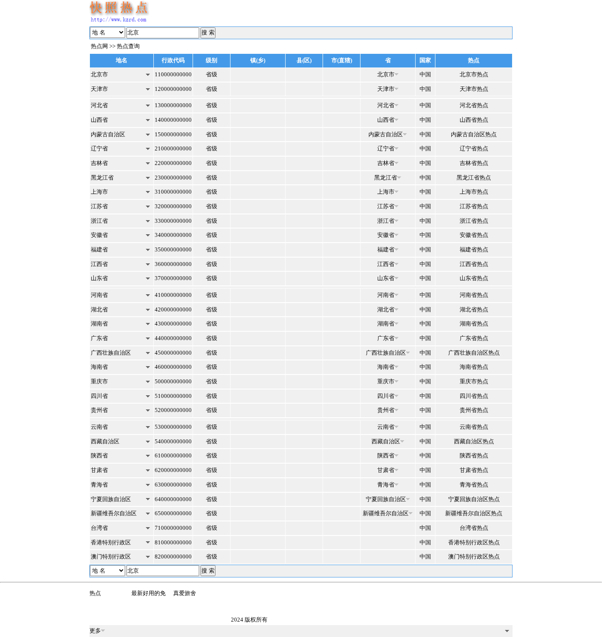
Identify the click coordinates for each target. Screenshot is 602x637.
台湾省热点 (474, 528)
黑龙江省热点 (474, 177)
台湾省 (99, 528)
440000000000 (173, 338)
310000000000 (173, 191)
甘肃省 (99, 470)
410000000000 (173, 295)
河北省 (99, 105)
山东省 (99, 278)
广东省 (99, 338)
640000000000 (173, 499)
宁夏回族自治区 (111, 499)
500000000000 (173, 381)
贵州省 (99, 410)
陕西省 (99, 455)
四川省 (99, 396)
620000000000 (173, 470)
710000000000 (173, 528)
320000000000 (173, 206)
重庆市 (99, 381)
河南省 (99, 295)
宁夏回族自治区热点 (474, 499)
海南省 (99, 366)
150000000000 (173, 134)
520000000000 (173, 410)
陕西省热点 (474, 455)
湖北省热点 (474, 309)
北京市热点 (474, 74)
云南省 (99, 426)
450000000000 (173, 352)
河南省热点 (474, 295)
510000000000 (173, 396)
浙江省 (99, 220)
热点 (95, 593)
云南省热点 (474, 426)
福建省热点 (474, 249)
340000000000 (173, 235)
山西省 (99, 119)
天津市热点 (474, 89)
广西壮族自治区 (111, 352)
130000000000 (173, 105)
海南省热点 (474, 366)
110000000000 (173, 74)
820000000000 (173, 556)
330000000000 (173, 220)
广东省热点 (474, 338)
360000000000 (173, 264)
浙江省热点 (474, 220)
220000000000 (173, 163)
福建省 (99, 249)
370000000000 (173, 278)
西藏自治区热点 (474, 441)
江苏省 (99, 206)
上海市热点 (474, 191)
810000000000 (173, 542)
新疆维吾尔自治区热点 (473, 513)
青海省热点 (474, 484)
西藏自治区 (105, 441)
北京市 (99, 74)
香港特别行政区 (111, 542)
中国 (425, 74)
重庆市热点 (474, 381)
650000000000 (173, 513)
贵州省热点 (474, 410)
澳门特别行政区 (111, 556)
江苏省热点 (474, 206)
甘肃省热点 (474, 470)
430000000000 (173, 323)
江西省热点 (474, 264)
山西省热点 (474, 119)
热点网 (99, 46)
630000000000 (173, 484)
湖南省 (99, 323)
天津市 (99, 89)
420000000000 (173, 309)
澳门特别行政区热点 (474, 556)
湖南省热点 (474, 323)
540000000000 (173, 441)
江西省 (99, 264)
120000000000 (173, 89)
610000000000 (173, 455)
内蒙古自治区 (108, 134)
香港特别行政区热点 (474, 542)
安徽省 (99, 235)
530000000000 (173, 426)
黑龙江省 (102, 177)
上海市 (99, 191)
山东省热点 (474, 278)
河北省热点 (474, 105)
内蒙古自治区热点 (474, 134)
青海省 (99, 484)
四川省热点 (474, 396)
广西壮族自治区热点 (474, 352)
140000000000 (173, 119)
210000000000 (173, 148)
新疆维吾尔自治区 (114, 513)
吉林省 (99, 163)
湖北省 (99, 309)
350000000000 (173, 249)
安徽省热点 (474, 235)
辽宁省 (99, 148)
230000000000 (173, 177)
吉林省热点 (474, 163)
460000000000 (173, 366)
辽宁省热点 (474, 148)
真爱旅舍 (184, 593)
